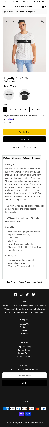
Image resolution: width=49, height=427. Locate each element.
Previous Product (24, 282)
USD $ (25, 402)
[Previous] (7, 21)
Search (24, 330)
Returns (26, 158)
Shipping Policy (24, 346)
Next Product (37, 282)
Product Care (31, 147)
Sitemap (24, 333)
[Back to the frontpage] (5, 12)
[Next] (13, 21)
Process (36, 158)
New (11, 12)
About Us (24, 324)
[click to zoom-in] (42, 21)
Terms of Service (24, 356)
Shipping (16, 158)
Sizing (18, 147)
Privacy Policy (24, 350)
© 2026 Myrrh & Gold (17, 422)
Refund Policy (24, 353)
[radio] (8, 94)
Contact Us (24, 327)
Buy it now (24, 139)
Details (6, 158)
